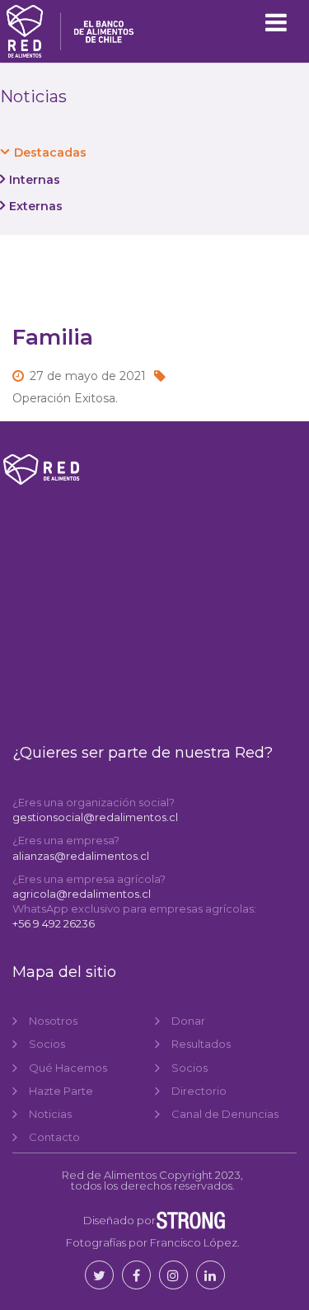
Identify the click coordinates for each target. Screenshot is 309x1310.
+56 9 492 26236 (53, 923)
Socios (47, 1043)
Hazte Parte (61, 1090)
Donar (188, 1020)
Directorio (199, 1090)
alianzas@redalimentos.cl (80, 855)
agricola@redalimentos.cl (81, 893)
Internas (34, 179)
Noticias (50, 1113)
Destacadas (50, 152)
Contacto (54, 1136)
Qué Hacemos (68, 1067)
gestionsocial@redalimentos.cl (95, 817)
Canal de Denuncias (225, 1113)
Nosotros (53, 1020)
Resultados (201, 1043)
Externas (36, 206)
